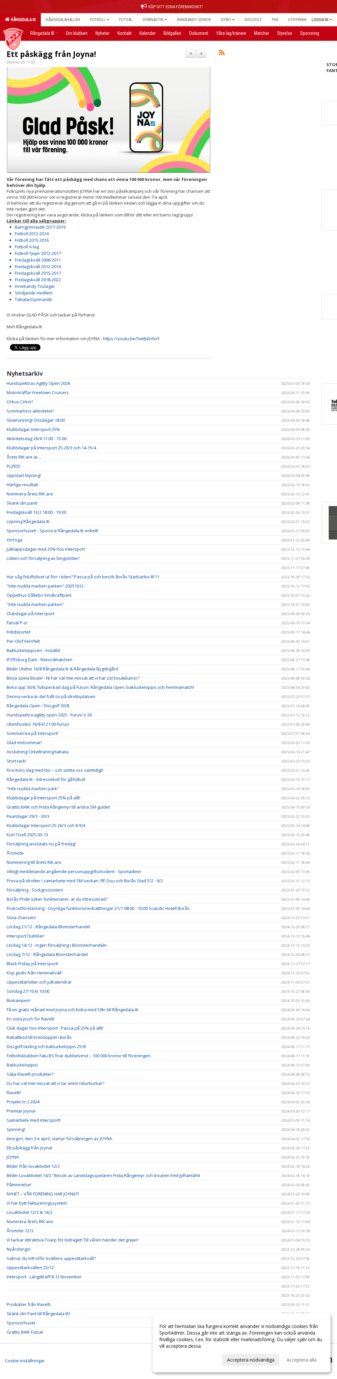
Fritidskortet (18, 632)
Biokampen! (18, 1000)
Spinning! (16, 1129)
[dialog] (241, 1342)
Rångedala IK (22, 19)
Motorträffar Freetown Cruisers (38, 392)
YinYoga (14, 540)
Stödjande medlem (34, 293)
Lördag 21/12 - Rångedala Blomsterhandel (48, 927)
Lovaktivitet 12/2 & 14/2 (29, 1212)
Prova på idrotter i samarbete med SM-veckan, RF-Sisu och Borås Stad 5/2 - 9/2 (85, 881)
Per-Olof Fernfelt (23, 641)
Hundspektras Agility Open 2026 (38, 383)
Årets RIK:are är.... (24, 457)
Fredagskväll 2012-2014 (38, 266)
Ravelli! (14, 1092)
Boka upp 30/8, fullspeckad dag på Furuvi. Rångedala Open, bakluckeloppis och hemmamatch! (100, 687)
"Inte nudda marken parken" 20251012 (45, 586)
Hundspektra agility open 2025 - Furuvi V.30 (49, 715)
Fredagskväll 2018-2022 (38, 280)
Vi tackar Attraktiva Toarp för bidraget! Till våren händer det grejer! (73, 1240)
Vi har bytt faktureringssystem (37, 1203)
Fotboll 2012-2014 (32, 234)
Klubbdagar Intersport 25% (33, 429)
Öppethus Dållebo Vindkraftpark (39, 595)
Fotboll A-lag (27, 247)
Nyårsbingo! (19, 1249)
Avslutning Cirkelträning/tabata (37, 752)
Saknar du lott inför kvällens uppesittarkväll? (51, 1258)
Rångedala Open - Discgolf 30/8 (38, 706)
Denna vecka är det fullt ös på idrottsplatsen (51, 696)
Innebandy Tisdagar (35, 286)
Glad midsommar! (24, 742)
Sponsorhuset (21, 1323)
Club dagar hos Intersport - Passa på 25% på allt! (55, 1028)
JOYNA (13, 1157)
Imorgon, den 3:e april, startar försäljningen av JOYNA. (60, 1138)
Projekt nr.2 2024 (23, 1102)
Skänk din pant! (22, 503)
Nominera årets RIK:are (30, 494)
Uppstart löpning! (24, 475)
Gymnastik (153, 19)
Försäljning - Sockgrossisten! (35, 890)
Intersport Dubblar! (25, 936)
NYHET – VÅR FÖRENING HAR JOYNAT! (43, 1194)
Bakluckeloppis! (22, 1065)
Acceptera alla (302, 1360)
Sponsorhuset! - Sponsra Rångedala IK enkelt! (52, 531)
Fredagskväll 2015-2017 (38, 273)
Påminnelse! (19, 1185)
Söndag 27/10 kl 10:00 (28, 991)
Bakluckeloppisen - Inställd (33, 650)
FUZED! (13, 466)
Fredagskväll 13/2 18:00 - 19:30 (36, 512)
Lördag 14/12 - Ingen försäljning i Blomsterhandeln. (57, 945)
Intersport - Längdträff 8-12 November (44, 1277)
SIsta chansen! (21, 917)
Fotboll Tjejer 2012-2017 (38, 253)
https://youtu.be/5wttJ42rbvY (131, 338)
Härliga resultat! (22, 485)
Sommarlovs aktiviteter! (30, 411)
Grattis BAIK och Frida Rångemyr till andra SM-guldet (58, 807)
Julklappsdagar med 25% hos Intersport (46, 549)
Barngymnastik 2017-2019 (40, 227)
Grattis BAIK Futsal (25, 1332)
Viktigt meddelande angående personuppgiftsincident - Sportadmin (74, 871)
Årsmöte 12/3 (20, 1231)
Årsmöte (15, 853)
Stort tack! (16, 761)
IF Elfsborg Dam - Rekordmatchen (39, 660)
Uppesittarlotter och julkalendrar (39, 982)
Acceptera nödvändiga (250, 1360)
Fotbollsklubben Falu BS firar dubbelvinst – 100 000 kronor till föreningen (78, 1056)
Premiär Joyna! (21, 1111)
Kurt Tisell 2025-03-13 (27, 835)
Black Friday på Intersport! (32, 963)
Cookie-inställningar (25, 1361)
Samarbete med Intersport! (34, 1120)
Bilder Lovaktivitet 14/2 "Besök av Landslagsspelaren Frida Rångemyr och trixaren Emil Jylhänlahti (103, 1175)
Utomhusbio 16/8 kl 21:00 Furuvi (38, 724)
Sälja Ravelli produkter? (30, 1074)
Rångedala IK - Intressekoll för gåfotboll (46, 779)
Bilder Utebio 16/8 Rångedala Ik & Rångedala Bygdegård (62, 669)
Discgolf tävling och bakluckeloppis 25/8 (46, 1046)
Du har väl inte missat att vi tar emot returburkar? (55, 1083)
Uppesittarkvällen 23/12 (30, 1267)
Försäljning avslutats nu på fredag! (41, 844)
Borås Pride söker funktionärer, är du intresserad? (57, 899)
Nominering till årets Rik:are (34, 862)
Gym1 (226, 19)
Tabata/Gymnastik (33, 299)
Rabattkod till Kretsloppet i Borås (39, 1037)
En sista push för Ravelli (30, 1019)
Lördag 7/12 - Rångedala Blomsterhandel (47, 954)
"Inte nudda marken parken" (35, 604)
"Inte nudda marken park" (33, 788)
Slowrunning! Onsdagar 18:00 (36, 420)
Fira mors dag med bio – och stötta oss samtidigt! (55, 770)
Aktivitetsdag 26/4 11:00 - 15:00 (36, 438)
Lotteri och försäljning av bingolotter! (43, 558)
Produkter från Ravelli (28, 1304)
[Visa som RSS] (221, 54)
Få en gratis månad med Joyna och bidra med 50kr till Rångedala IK (73, 1010)
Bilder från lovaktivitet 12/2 (33, 1166)
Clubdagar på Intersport (30, 613)
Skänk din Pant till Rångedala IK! (38, 1313)
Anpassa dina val (177, 1359)
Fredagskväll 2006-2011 (38, 260)
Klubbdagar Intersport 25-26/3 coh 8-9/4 (46, 825)
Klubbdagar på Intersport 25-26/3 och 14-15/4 (51, 448)
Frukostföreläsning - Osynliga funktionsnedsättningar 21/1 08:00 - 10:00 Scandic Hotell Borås (98, 908)
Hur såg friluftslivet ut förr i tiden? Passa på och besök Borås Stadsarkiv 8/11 (83, 577)
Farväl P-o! (17, 623)
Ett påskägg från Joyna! (51, 54)
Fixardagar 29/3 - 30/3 (28, 816)
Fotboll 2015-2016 (32, 240)
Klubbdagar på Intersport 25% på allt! (43, 798)
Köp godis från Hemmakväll (34, 973)
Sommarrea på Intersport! (32, 733)
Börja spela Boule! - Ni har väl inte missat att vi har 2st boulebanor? (73, 678)
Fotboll (98, 19)
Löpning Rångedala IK (28, 521)
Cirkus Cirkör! (20, 402)
